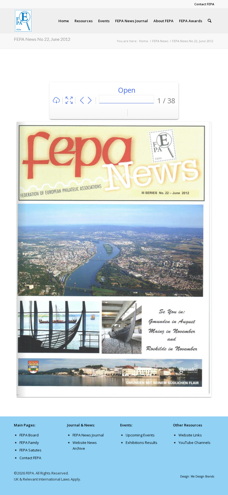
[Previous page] (81, 100)
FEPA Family (29, 442)
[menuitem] (203, 4)
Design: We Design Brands (197, 476)
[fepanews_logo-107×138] (23, 21)
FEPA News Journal (88, 435)
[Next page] (89, 100)
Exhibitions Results (141, 442)
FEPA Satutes (30, 450)
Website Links (190, 435)
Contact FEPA (204, 4)
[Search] (209, 21)
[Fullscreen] (69, 100)
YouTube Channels (194, 442)
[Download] (56, 100)
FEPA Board (29, 435)
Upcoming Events (140, 435)
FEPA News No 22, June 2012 (42, 39)
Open (126, 90)
